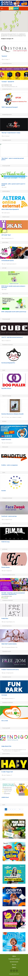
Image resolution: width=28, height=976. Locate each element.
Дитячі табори (5, 242)
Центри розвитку (6, 191)
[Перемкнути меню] (2, 8)
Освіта (3, 370)
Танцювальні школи (6, 140)
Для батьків (4, 549)
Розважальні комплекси (7, 344)
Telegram (17, 970)
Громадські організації (7, 498)
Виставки (4, 421)
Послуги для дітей (6, 165)
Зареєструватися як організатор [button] (14, 814)
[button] (11, 27)
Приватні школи (5, 216)
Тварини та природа (6, 395)
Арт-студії (4, 268)
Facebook (11, 970)
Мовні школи (5, 293)
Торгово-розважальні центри (8, 574)
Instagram (14, 970)
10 (19, 809)
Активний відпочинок (7, 63)
